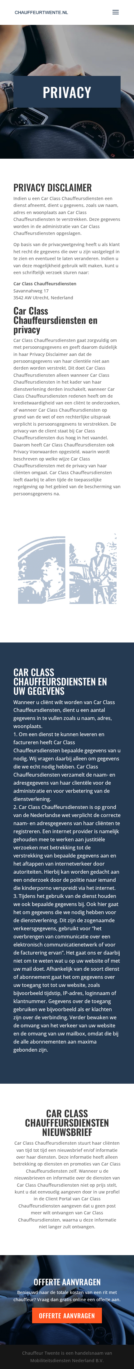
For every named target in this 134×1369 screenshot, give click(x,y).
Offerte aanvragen (67, 1315)
